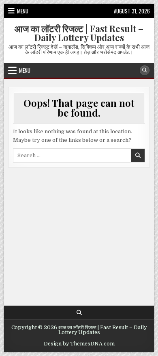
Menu (22, 11)
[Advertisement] (79, 232)
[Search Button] (144, 70)
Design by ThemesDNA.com (79, 344)
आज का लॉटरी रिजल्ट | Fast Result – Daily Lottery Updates (79, 32)
